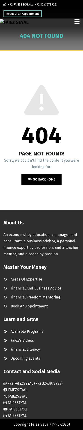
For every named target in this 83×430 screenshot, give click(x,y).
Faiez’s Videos (22, 340)
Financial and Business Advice (36, 288)
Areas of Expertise (26, 279)
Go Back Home (44, 179)
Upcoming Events (25, 358)
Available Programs (27, 331)
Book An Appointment (29, 306)
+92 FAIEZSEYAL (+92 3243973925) (34, 383)
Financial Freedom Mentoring (35, 297)
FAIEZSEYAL (17, 390)
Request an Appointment (22, 13)
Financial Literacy (25, 349)
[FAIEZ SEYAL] (14, 22)
